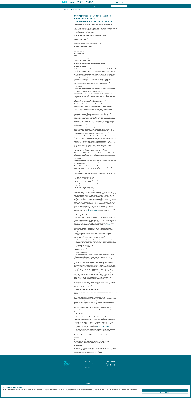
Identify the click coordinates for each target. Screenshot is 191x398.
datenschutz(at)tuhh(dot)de (93, 210)
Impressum (104, 390)
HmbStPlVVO (107, 224)
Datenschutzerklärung (97, 390)
